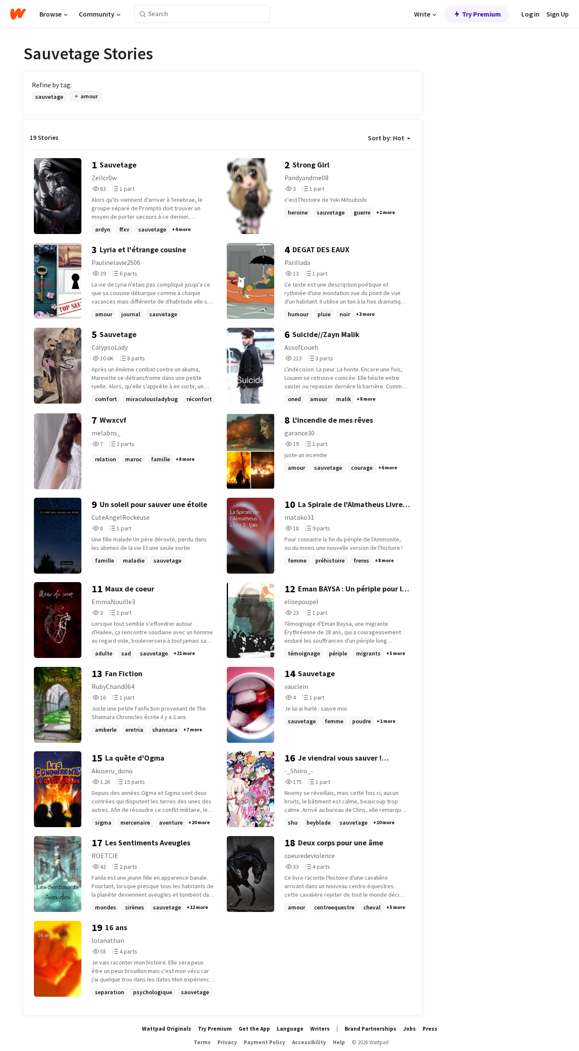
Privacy (227, 1042)
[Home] (18, 14)
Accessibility (309, 1042)
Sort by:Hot (386, 138)
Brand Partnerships (370, 1028)
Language (290, 1028)
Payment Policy (264, 1042)
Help (339, 1042)
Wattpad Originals (166, 1028)
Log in (530, 14)
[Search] (142, 14)
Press (430, 1028)
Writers (320, 1028)
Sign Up (557, 14)
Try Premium (481, 14)
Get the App (254, 1028)
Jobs (409, 1028)
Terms (202, 1042)
